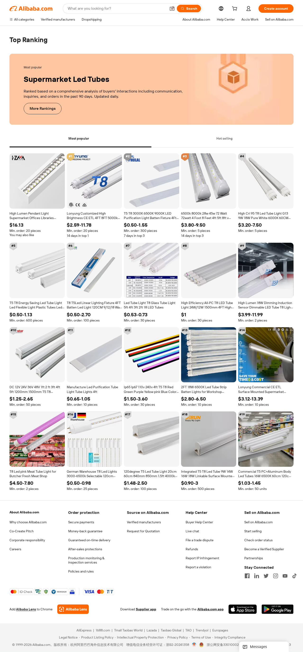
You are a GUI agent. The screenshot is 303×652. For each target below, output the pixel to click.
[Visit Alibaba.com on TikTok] (294, 576)
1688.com (103, 630)
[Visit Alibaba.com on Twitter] (266, 576)
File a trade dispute (200, 540)
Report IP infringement (202, 558)
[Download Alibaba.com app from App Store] (242, 609)
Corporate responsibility (27, 540)
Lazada (152, 630)
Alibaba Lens (26, 609)
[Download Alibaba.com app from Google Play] (278, 609)
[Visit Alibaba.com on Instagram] (275, 576)
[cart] (235, 9)
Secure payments (81, 522)
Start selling (253, 531)
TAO (188, 630)
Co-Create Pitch (21, 531)
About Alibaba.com (24, 512)
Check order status (258, 540)
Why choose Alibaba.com (28, 522)
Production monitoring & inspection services (86, 560)
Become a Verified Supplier (264, 549)
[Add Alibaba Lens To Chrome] (73, 609)
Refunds (192, 549)
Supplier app (146, 609)
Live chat (192, 531)
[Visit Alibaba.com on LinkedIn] (256, 576)
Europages (220, 630)
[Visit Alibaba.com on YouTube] (285, 576)
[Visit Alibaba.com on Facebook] (247, 576)
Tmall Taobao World (128, 630)
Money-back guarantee (85, 531)
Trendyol (202, 630)
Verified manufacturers (144, 522)
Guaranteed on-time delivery (89, 540)
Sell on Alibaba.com (258, 522)
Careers (15, 549)
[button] (172, 8)
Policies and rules (81, 571)
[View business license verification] (194, 645)
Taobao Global (171, 630)
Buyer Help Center (199, 522)
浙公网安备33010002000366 (229, 645)
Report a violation (198, 567)
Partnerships (253, 558)
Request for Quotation (143, 531)
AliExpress (84, 630)
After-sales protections (85, 549)
